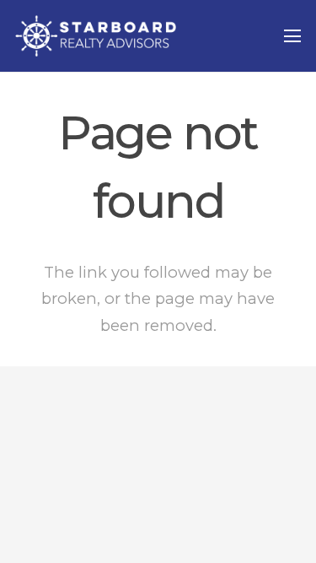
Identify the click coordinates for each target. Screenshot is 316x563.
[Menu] (292, 36)
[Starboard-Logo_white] (95, 36)
